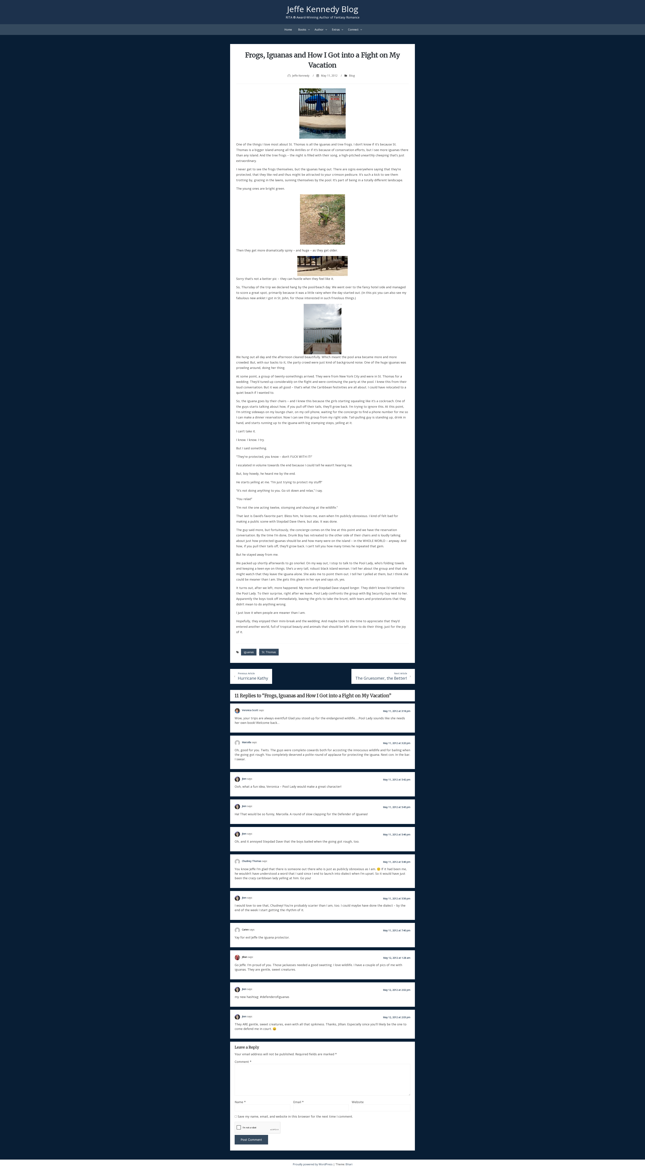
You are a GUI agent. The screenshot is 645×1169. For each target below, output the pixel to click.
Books (302, 29)
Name (240, 1102)
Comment (243, 1062)
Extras (336, 29)
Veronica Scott (250, 710)
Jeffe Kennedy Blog (322, 9)
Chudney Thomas (251, 861)
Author (319, 29)
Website (358, 1102)
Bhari (349, 1164)
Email (298, 1102)
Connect (353, 29)
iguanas (249, 652)
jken (244, 778)
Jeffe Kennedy (300, 75)
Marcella (246, 742)
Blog (352, 75)
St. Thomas (269, 652)
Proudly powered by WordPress (313, 1164)
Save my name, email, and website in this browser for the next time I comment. (295, 1116)
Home (288, 29)
